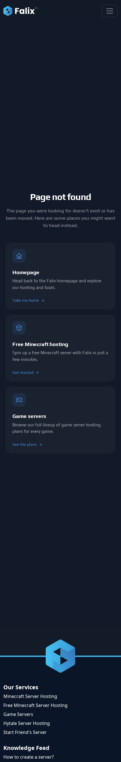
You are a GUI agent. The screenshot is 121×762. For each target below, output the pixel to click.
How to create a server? (28, 757)
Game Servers (18, 714)
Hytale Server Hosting (26, 723)
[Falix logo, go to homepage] (20, 10)
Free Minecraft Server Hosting (35, 705)
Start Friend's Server (25, 732)
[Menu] (110, 11)
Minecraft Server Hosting (30, 696)
